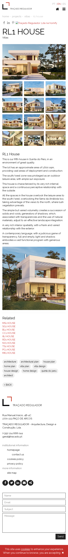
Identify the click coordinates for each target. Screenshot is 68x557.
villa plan (24, 366)
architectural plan (30, 361)
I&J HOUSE (8, 336)
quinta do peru (48, 371)
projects (16, 16)
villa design (40, 366)
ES (64, 4)
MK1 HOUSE (8, 353)
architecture (10, 361)
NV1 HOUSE (8, 343)
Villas (5, 37)
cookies (25, 549)
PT (53, 4)
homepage (13, 450)
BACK (8, 385)
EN (59, 4)
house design (11, 371)
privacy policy (15, 463)
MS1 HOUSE (8, 323)
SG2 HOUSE (8, 326)
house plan (49, 361)
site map (12, 472)
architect (8, 375)
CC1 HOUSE (8, 333)
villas (27, 16)
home (5, 16)
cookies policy (15, 459)
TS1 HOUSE (8, 346)
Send (61, 536)
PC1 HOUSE (8, 349)
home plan (9, 366)
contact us (18, 454)
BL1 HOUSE (8, 329)
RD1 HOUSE (8, 339)
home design (30, 371)
